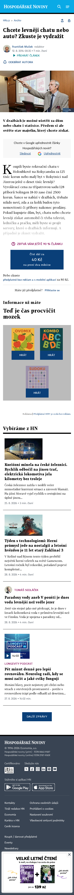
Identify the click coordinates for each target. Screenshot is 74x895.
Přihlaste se (52, 290)
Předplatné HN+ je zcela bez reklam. (52, 413)
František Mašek (22, 46)
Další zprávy (37, 716)
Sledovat (25, 153)
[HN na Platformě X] (26, 769)
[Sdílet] (62, 20)
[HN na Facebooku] (32, 769)
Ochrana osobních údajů (44, 803)
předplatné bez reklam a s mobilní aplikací (29, 279)
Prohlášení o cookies (41, 809)
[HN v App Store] (43, 787)
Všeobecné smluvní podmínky (47, 820)
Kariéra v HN (12, 820)
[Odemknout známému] (69, 20)
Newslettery (11, 848)
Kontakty (10, 803)
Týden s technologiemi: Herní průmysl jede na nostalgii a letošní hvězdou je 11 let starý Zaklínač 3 (36, 545)
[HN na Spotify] (49, 769)
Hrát (23, 355)
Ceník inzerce (12, 826)
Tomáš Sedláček (26, 590)
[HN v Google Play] (17, 787)
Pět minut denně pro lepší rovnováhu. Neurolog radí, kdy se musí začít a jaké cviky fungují (34, 674)
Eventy (9, 842)
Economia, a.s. (28, 748)
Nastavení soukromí (41, 814)
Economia (10, 814)
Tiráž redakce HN (14, 809)
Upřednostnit (52, 153)
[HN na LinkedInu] (43, 769)
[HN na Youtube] (55, 769)
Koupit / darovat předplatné (21, 837)
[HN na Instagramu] (38, 769)
